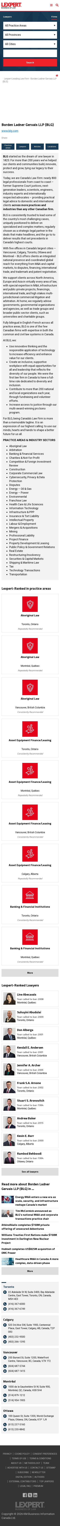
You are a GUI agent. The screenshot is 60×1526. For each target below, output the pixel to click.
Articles (37, 147)
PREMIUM (38, 1486)
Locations (52, 147)
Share (4, 138)
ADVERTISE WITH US (17, 1467)
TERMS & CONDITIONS (40, 1458)
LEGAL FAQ (25, 1486)
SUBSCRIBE (23, 1472)
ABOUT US (16, 1463)
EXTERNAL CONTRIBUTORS (22, 1481)
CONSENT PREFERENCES (45, 1454)
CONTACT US (36, 1467)
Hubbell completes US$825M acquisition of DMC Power (28, 1251)
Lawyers (22, 147)
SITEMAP (51, 1467)
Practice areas (8, 146)
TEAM (46, 1463)
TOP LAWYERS (46, 1481)
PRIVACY (7, 1454)
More (30, 973)
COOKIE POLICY (22, 1454)
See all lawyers (30, 1171)
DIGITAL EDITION (24, 1477)
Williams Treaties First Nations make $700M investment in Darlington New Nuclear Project (29, 1239)
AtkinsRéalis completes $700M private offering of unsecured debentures (26, 1227)
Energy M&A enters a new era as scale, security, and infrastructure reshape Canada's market (36, 1201)
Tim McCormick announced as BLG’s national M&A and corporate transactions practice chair (36, 1215)
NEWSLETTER (38, 1472)
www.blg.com (10, 130)
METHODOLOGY (32, 1463)
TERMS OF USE (19, 1458)
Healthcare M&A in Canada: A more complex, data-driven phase (36, 1261)
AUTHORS (39, 1477)
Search (30, 62)
